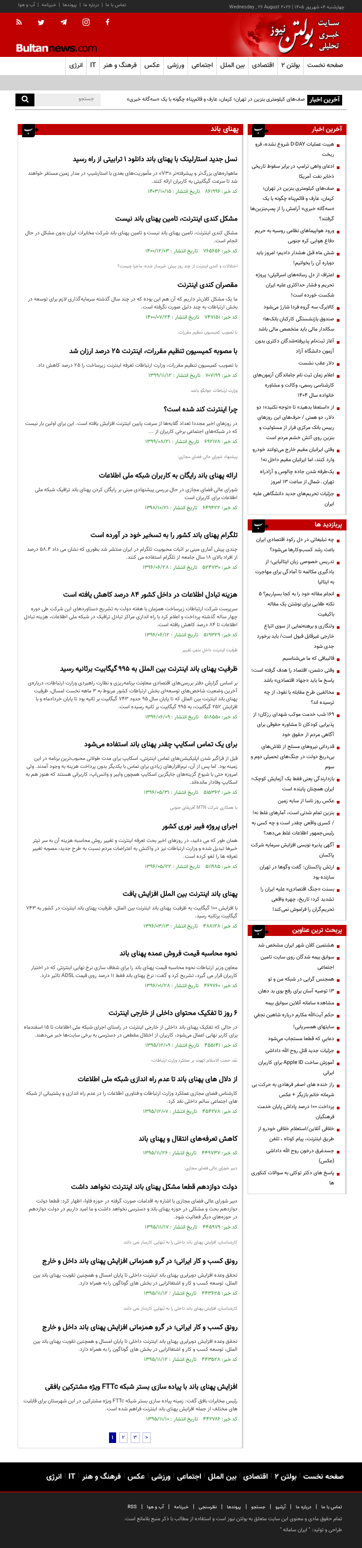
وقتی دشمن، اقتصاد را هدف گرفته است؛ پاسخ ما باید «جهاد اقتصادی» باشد (292, 675)
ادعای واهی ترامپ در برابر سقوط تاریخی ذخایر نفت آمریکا (293, 171)
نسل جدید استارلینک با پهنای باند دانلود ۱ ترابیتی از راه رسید (155, 159)
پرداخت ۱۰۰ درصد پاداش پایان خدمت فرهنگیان (295, 1112)
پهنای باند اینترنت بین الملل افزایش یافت (180, 894)
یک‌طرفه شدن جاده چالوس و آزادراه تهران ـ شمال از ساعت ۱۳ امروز (297, 477)
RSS (132, 1507)
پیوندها (70, 5)
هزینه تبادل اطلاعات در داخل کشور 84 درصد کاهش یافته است (150, 595)
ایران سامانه (295, 1530)
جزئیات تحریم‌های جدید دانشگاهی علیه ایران (293, 499)
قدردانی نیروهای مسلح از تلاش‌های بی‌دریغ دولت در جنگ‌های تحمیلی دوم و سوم (292, 757)
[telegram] (63, 22)
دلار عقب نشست (316, 363)
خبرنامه (48, 5)
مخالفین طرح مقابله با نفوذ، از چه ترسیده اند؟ (299, 697)
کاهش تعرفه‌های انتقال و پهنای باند (188, 1139)
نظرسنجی (208, 1507)
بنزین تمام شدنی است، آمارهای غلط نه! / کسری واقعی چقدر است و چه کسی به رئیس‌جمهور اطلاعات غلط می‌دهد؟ (293, 823)
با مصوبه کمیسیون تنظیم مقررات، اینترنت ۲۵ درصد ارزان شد (153, 351)
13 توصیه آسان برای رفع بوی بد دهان (296, 991)
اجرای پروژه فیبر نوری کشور (200, 826)
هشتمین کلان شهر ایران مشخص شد (296, 945)
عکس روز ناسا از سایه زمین (306, 801)
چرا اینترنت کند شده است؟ (201, 409)
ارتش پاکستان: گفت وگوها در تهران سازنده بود (297, 872)
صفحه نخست (325, 65)
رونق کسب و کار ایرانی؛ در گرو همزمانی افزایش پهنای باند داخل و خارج (140, 1261)
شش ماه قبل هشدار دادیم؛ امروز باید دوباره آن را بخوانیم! (295, 258)
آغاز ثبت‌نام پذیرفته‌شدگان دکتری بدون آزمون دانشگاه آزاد (294, 346)
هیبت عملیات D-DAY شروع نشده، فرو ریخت (294, 149)
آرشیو (280, 1507)
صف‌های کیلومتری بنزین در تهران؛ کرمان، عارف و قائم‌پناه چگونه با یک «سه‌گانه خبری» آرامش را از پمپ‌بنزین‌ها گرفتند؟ (216, 104)
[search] (24, 100)
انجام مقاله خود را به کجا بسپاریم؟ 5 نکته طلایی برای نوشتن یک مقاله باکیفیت (296, 604)
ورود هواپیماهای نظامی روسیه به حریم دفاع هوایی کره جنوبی (294, 236)
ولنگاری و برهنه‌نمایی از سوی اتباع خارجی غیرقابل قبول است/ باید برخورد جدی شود (295, 636)
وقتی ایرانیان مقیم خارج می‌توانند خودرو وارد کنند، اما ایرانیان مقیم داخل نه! (293, 455)
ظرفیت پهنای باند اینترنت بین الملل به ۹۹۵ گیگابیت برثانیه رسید (149, 669)
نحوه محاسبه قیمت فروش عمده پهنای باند (179, 953)
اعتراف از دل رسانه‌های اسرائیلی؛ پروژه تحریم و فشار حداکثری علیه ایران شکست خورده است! (295, 285)
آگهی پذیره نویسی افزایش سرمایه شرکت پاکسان (292, 850)
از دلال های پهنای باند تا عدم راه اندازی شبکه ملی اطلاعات (158, 1079)
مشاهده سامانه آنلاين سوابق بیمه (299, 1003)
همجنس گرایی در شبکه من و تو (301, 979)
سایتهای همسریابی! (313, 1027)
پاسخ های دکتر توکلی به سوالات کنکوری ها (292, 1178)
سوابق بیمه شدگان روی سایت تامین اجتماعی (297, 962)
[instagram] (86, 23)
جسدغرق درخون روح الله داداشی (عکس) (300, 1156)
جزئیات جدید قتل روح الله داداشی (299, 1051)
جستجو (258, 1507)
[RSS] (21, 23)
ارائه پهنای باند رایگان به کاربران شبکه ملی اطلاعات (168, 475)
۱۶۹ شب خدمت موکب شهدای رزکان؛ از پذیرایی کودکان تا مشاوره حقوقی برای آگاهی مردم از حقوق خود (293, 724)
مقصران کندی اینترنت (207, 285)
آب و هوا (26, 5)
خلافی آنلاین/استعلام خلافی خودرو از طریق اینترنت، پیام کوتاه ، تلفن (296, 1134)
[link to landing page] (302, 35)
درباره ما (91, 5)
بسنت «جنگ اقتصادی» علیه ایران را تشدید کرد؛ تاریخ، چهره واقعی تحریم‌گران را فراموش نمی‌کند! (297, 899)
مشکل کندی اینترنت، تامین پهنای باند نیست (176, 219)
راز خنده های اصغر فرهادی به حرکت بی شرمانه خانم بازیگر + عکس (293, 1090)
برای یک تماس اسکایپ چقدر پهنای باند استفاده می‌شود (161, 744)
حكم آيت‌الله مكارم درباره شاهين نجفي (294, 1015)
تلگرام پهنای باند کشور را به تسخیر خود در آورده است (164, 535)
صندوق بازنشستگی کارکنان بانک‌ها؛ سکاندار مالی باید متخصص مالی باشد (296, 324)
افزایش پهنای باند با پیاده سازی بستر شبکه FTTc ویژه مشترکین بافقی (141, 1387)
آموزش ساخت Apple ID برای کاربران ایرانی (296, 1068)
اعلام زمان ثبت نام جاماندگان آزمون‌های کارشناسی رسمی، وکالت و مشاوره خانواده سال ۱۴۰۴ (293, 385)
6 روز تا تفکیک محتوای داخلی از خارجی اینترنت (173, 1013)
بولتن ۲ (290, 65)
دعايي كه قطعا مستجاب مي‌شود (301, 1039)
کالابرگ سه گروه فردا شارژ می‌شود (299, 307)
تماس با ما (116, 5)
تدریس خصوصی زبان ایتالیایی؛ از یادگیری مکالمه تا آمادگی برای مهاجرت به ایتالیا (294, 572)
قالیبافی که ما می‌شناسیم (308, 658)
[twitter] (41, 23)
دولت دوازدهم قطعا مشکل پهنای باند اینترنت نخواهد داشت (154, 1187)
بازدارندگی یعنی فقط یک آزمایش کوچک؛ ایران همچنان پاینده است (292, 784)
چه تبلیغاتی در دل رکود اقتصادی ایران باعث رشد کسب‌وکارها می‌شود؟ (295, 545)
